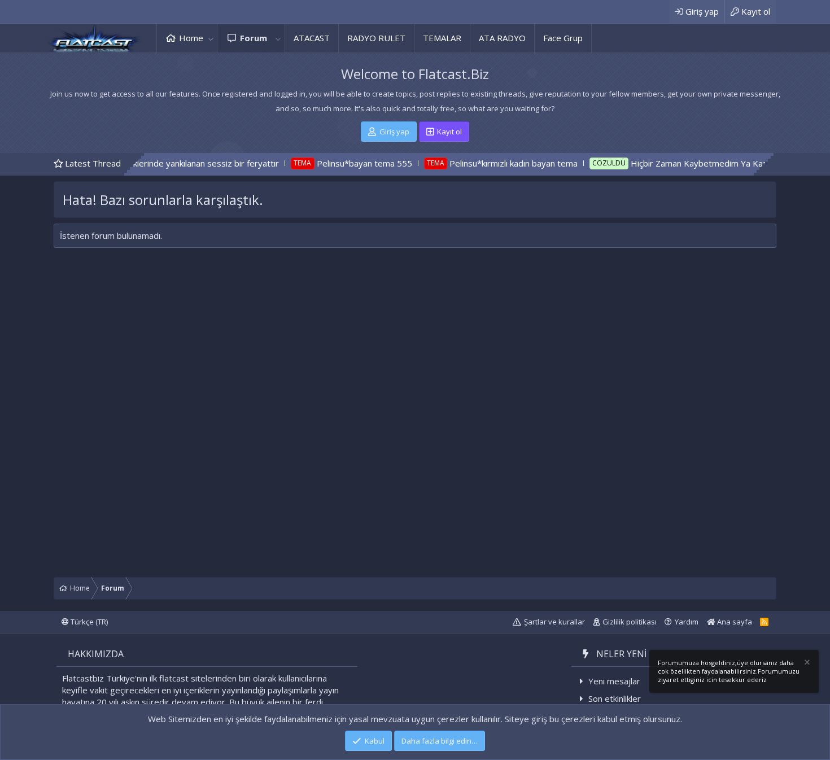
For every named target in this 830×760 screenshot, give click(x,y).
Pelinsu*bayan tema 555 (339, 163)
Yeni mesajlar (614, 681)
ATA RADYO (502, 37)
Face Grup (563, 37)
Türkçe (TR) (88, 622)
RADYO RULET (376, 37)
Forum (253, 37)
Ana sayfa (733, 622)
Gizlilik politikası (629, 622)
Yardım (686, 622)
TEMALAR (442, 37)
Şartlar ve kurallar (554, 622)
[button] (210, 38)
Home (191, 37)
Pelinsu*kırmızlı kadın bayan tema (489, 163)
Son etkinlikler (614, 698)
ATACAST (312, 37)
